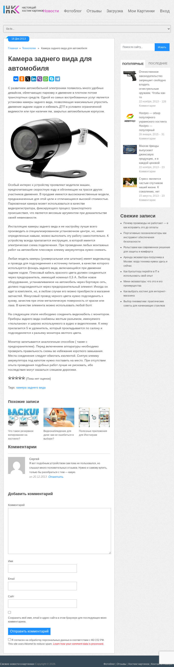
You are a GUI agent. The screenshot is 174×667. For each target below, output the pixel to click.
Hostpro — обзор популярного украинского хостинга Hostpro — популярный (153, 121)
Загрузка (115, 11)
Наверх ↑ (168, 664)
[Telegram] (57, 78)
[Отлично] (23, 378)
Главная (13, 48)
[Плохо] (13, 378)
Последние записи (158, 65)
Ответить (55, 476)
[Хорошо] (20, 378)
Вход (165, 11)
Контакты (157, 664)
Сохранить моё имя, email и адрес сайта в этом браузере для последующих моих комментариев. (57, 619)
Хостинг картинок (138, 664)
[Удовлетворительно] (16, 378)
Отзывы (94, 11)
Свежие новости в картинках (17, 664)
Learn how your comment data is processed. (78, 643)
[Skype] (51, 78)
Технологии (29, 48)
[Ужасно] (9, 378)
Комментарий (16, 505)
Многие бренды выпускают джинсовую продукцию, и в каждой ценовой (149, 154)
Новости (51, 11)
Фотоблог (73, 11)
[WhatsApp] (45, 78)
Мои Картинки (142, 11)
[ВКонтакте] (15, 78)
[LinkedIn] (33, 78)
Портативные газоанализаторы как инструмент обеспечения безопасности (144, 237)
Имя (10, 561)
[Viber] (39, 78)
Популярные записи (133, 65)
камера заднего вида (31, 387)
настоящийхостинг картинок (32, 9)
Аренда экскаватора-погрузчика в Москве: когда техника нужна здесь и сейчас (145, 261)
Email (11, 578)
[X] (27, 78)
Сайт (11, 596)
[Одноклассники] (21, 78)
